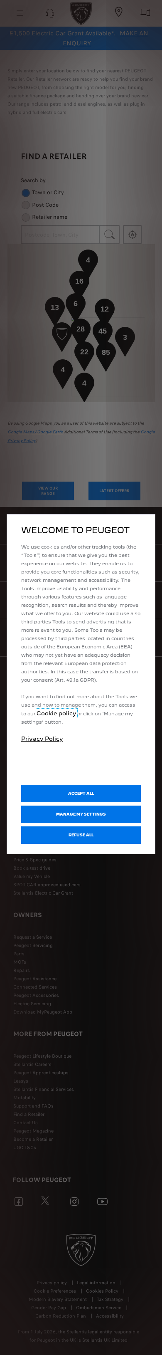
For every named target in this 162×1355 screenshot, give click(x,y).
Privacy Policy (42, 738)
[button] (81, 814)
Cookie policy (56, 713)
